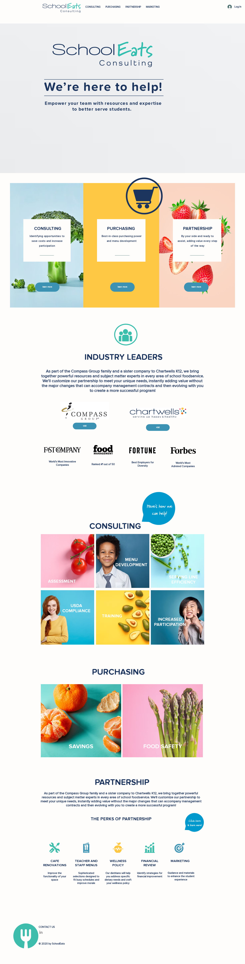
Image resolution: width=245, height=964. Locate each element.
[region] (67, 561)
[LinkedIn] (41, 932)
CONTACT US (47, 927)
